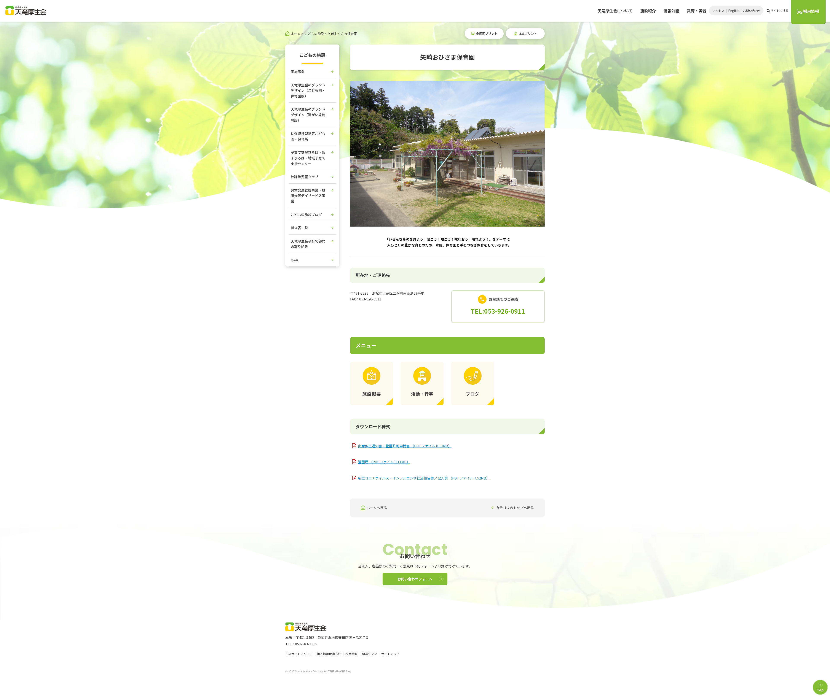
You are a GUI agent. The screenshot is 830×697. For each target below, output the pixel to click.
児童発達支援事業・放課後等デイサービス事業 (308, 195)
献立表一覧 (299, 227)
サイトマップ (390, 654)
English (733, 10)
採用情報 (351, 654)
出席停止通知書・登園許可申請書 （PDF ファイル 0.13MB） (405, 445)
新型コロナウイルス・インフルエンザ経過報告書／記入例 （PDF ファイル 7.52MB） (424, 478)
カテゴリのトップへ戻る (515, 507)
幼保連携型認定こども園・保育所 (308, 136)
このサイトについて (299, 654)
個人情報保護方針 (329, 654)
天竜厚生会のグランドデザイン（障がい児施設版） (308, 114)
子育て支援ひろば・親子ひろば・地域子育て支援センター (308, 158)
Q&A (294, 259)
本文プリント (528, 33)
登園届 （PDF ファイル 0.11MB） (384, 461)
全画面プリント (486, 33)
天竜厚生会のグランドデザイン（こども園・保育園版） (308, 90)
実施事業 (298, 71)
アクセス (719, 10)
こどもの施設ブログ (306, 214)
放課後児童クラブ (304, 176)
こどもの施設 (312, 55)
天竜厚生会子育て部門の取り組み (308, 243)
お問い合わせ (752, 10)
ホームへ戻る (376, 507)
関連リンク (369, 654)
